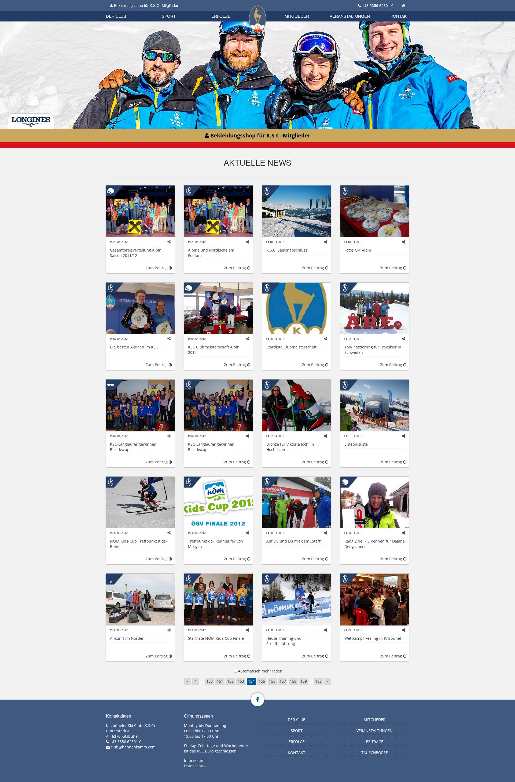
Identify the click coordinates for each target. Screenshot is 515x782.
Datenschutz (195, 765)
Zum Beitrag (157, 267)
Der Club (116, 16)
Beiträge (374, 741)
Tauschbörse (374, 752)
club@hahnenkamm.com (133, 747)
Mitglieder (297, 16)
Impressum (194, 760)
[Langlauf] (110, 384)
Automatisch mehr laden (260, 671)
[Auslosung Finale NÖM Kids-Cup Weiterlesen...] (374, 599)
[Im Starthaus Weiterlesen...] (296, 210)
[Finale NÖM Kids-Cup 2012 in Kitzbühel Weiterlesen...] (218, 502)
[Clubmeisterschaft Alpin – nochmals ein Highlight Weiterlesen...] (140, 308)
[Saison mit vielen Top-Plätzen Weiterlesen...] (140, 405)
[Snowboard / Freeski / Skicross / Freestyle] (110, 578)
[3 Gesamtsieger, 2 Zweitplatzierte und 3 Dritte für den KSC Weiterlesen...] (140, 210)
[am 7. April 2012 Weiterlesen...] (374, 210)
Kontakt (400, 16)
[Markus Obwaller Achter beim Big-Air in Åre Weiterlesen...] (374, 308)
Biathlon (125, 10)
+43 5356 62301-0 (377, 5)
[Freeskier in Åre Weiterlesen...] (140, 599)
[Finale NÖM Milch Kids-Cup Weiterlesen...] (374, 405)
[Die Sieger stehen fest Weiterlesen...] (140, 502)
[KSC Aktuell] (188, 190)
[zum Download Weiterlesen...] (218, 599)
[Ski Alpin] (110, 190)
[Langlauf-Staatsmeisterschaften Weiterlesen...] (296, 405)
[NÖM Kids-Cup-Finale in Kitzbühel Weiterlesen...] (296, 502)
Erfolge (220, 16)
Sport (169, 16)
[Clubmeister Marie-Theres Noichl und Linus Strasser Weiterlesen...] (218, 308)
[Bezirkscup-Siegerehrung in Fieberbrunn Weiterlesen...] (218, 210)
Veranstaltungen (350, 16)
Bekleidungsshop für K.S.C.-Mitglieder (145, 5)
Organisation (121, 10)
